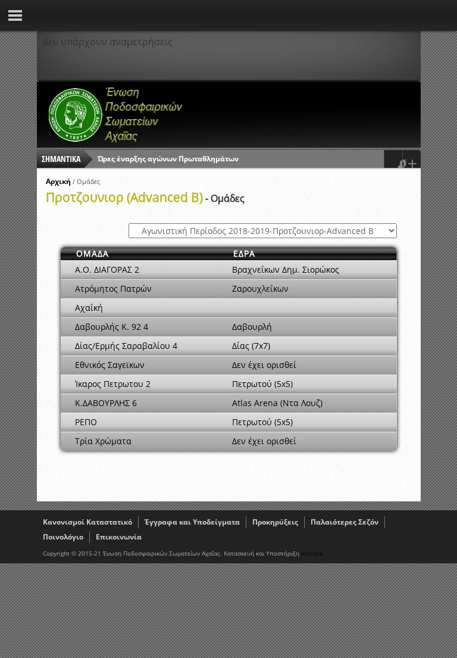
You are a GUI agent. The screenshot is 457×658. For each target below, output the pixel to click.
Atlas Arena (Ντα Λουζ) (277, 402)
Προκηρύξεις (275, 522)
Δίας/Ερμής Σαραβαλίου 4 (126, 345)
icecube (312, 553)
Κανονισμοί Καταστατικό (87, 522)
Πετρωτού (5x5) (262, 383)
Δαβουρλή (252, 326)
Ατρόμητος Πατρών (113, 288)
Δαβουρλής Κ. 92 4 (111, 326)
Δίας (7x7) (251, 345)
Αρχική (58, 181)
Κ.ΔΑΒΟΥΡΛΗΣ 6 (106, 402)
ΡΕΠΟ (86, 422)
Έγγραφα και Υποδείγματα (192, 522)
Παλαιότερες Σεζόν (344, 522)
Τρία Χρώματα (103, 441)
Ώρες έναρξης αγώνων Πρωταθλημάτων (168, 159)
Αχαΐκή (89, 307)
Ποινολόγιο (63, 537)
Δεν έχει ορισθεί (264, 364)
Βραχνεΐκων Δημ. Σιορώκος (285, 269)
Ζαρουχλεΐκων (260, 288)
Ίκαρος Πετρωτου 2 (113, 383)
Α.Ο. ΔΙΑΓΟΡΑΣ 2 (107, 269)
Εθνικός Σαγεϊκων (110, 364)
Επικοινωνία (119, 537)
